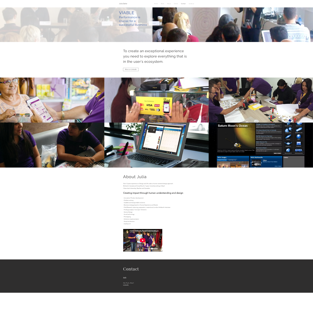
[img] (156, 145)
